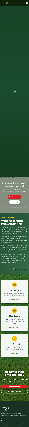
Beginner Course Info (14, 391)
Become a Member (14, 386)
